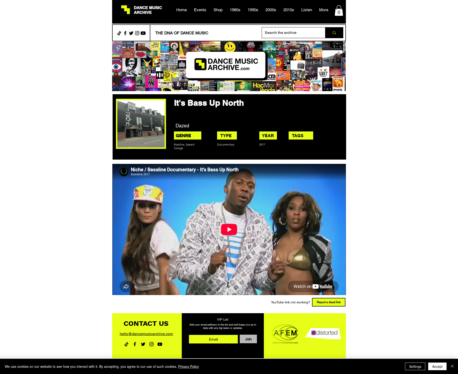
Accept (437, 366)
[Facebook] (125, 33)
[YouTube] (160, 344)
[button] (235, 10)
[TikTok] (119, 33)
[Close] (452, 366)
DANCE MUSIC (148, 7)
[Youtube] (143, 33)
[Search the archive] (334, 32)
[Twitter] (131, 33)
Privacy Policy (188, 366)
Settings (415, 366)
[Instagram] (137, 33)
